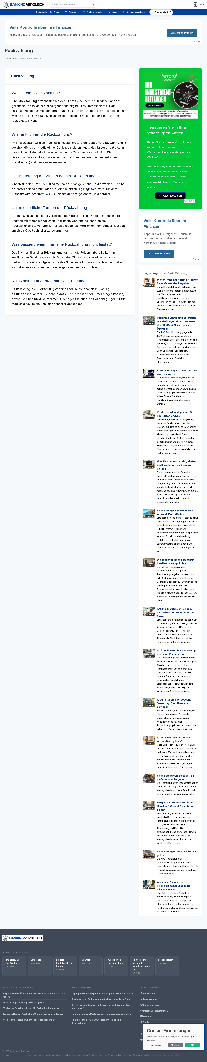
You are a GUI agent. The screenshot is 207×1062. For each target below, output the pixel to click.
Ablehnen (175, 1045)
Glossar (147, 1016)
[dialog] (173, 1037)
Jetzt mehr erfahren (182, 33)
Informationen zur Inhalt (156, 1010)
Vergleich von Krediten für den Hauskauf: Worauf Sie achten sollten (175, 806)
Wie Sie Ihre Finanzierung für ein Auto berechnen (28, 1019)
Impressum (149, 993)
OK (192, 1045)
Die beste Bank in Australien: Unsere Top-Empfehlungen (33, 1014)
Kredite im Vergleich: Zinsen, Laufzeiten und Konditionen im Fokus (175, 612)
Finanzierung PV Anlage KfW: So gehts (23, 1002)
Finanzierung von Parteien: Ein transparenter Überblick (101, 1014)
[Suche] (93, 5)
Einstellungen (156, 1045)
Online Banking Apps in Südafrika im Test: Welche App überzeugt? (100, 1006)
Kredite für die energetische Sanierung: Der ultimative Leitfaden (174, 703)
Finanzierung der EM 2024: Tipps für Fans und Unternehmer (96, 1021)
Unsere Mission (151, 1005)
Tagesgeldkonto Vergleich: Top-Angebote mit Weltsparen (102, 993)
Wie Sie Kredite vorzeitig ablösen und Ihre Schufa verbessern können (177, 465)
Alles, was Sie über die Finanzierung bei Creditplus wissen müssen (173, 886)
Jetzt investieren (172, 195)
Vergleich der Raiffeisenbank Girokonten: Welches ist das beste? (33, 995)
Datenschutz (150, 999)
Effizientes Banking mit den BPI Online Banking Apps (30, 1008)
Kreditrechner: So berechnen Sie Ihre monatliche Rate (100, 999)
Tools (146, 1022)
